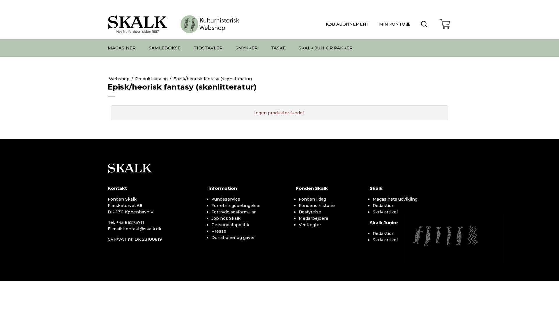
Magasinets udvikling (395, 199)
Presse (218, 231)
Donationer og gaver (233, 237)
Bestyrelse (310, 212)
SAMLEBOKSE (165, 48)
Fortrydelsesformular (233, 212)
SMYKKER (247, 48)
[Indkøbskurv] (444, 24)
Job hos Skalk (225, 218)
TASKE (278, 48)
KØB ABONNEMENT (347, 24)
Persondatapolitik (230, 224)
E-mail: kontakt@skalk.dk (134, 228)
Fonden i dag (312, 199)
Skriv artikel (385, 212)
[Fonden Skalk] (138, 24)
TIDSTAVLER (208, 48)
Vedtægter (310, 224)
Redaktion (384, 205)
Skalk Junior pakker (326, 48)
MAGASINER (122, 48)
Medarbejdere (313, 218)
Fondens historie (317, 205)
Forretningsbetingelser (236, 205)
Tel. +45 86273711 (126, 222)
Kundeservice (225, 199)
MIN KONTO (392, 24)
